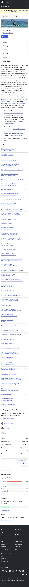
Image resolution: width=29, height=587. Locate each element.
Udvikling (5, 53)
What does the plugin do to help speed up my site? (8, 149)
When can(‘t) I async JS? (7, 343)
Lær (2, 541)
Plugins (17, 534)
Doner (17, 546)
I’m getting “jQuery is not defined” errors (11, 295)
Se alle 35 (25, 456)
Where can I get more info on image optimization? (8, 358)
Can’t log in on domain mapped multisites (12, 270)
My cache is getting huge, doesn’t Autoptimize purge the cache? (10, 194)
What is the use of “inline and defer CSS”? (12, 180)
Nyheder (3, 532)
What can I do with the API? (8, 219)
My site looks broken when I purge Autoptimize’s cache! (8, 204)
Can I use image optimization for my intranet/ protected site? (9, 352)
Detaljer (5, 42)
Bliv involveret (18, 541)
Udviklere (3, 546)
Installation (6, 49)
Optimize (19, 463)
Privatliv (3, 537)
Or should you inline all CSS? (8, 189)
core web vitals (19, 460)
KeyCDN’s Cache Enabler (7, 101)
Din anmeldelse (5, 494)
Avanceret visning (5, 470)
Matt (3, 556)
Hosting (3, 534)
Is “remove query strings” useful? (9, 330)
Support (5, 57)
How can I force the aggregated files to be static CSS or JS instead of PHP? (11, 239)
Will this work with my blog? (8, 160)
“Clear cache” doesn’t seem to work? (11, 199)
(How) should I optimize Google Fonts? (11, 334)
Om (2, 529)
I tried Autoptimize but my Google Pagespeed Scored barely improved (10, 214)
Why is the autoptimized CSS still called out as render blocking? (9, 174)
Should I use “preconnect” (8, 339)
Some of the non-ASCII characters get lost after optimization (10, 369)
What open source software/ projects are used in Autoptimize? (10, 389)
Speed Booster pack (20, 99)
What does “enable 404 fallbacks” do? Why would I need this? (10, 384)
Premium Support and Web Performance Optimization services (14, 131)
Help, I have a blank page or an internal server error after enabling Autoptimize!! (11, 259)
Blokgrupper (18, 537)
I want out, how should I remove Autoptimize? (7, 399)
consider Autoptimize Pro (18, 103)
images (25, 460)
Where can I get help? (7, 394)
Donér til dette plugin (6, 520)
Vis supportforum (5, 510)
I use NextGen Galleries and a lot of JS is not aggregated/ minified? (10, 300)
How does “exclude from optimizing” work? (7, 244)
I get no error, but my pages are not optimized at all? (8, 275)
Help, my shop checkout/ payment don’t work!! (7, 285)
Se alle (26, 494)
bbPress (4, 558)
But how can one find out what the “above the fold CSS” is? (9, 184)
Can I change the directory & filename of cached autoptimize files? (11, 310)
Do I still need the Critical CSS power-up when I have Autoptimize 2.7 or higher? (11, 378)
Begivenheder (18, 544)
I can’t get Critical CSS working (9, 374)
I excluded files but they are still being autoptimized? (8, 254)
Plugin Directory (5, 6)
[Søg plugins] (16, 16)
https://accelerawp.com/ (16, 135)
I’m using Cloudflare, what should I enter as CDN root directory (9, 233)
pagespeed (24, 463)
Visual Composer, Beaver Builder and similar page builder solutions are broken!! (12, 280)
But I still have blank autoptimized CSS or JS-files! (9, 265)
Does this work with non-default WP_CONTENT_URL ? (9, 315)
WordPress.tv (5, 549)
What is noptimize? (6, 305)
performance (24, 465)
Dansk (6, 567)
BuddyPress (5, 561)
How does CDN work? (7, 223)
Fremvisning (18, 529)
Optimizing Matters (8, 33)
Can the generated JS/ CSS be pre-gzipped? (7, 320)
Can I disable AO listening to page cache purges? (7, 363)
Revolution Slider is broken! (8, 291)
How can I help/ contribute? (8, 404)
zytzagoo (6, 428)
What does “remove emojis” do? (9, 325)
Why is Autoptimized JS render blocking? (12, 170)
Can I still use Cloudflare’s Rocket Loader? (12, 209)
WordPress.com (6, 553)
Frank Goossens (8, 423)
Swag (17, 549)
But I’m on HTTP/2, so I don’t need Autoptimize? (7, 155)
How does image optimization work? (10, 348)
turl (5, 433)
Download (4, 36)
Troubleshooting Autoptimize (8, 249)
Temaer (17, 532)
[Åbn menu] (26, 2)
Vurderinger (6, 46)
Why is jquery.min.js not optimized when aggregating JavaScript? (10, 164)
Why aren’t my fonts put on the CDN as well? (7, 228)
